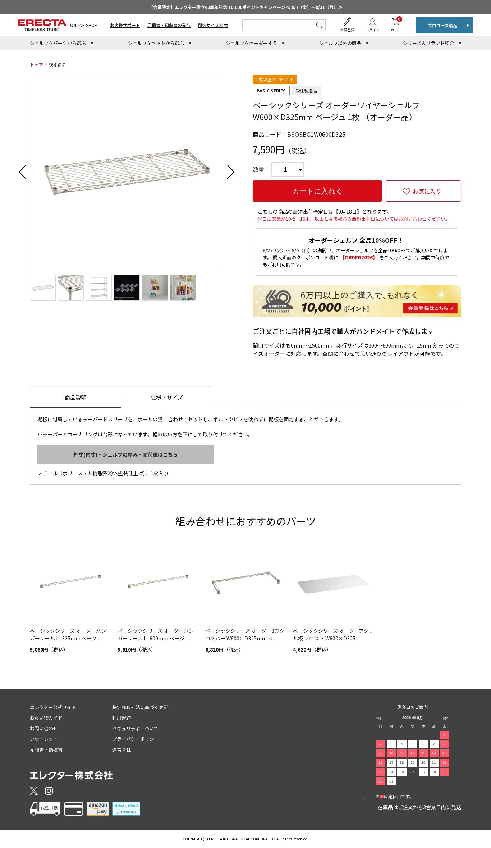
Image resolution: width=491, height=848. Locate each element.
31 (391, 781)
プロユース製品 (443, 25)
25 (402, 772)
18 (402, 763)
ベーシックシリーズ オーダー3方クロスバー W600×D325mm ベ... (244, 634)
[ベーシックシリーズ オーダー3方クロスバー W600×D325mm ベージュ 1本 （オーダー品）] (245, 583)
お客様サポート (125, 25)
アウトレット (44, 738)
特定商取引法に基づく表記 (140, 707)
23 (380, 772)
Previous (22, 172)
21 (434, 763)
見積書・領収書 (46, 749)
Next (231, 172)
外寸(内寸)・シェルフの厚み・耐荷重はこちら (125, 454)
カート (395, 24)
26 (412, 772)
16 (380, 763)
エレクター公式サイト (53, 707)
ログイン (372, 29)
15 (444, 753)
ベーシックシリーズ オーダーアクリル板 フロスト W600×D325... (333, 634)
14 (434, 753)
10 (391, 753)
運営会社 (121, 749)
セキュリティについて (135, 728)
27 (423, 772)
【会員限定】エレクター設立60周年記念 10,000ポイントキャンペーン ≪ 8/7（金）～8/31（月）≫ (245, 7)
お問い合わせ (44, 728)
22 (444, 763)
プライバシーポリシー (135, 738)
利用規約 (121, 717)
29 (444, 772)
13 (423, 753)
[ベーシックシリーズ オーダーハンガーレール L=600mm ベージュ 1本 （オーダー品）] (158, 583)
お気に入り (427, 191)
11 (402, 753)
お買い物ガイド (46, 717)
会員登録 (347, 29)
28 (434, 772)
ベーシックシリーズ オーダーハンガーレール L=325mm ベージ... (68, 634)
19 (412, 763)
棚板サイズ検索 (213, 25)
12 (412, 753)
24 (391, 772)
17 (391, 763)
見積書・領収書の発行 (169, 25)
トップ (36, 64)
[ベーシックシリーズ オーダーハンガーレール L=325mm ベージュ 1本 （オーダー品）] (70, 583)
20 (423, 763)
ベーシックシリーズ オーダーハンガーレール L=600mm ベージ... (156, 634)
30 (380, 781)
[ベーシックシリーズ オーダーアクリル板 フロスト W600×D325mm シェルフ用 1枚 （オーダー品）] (333, 583)
